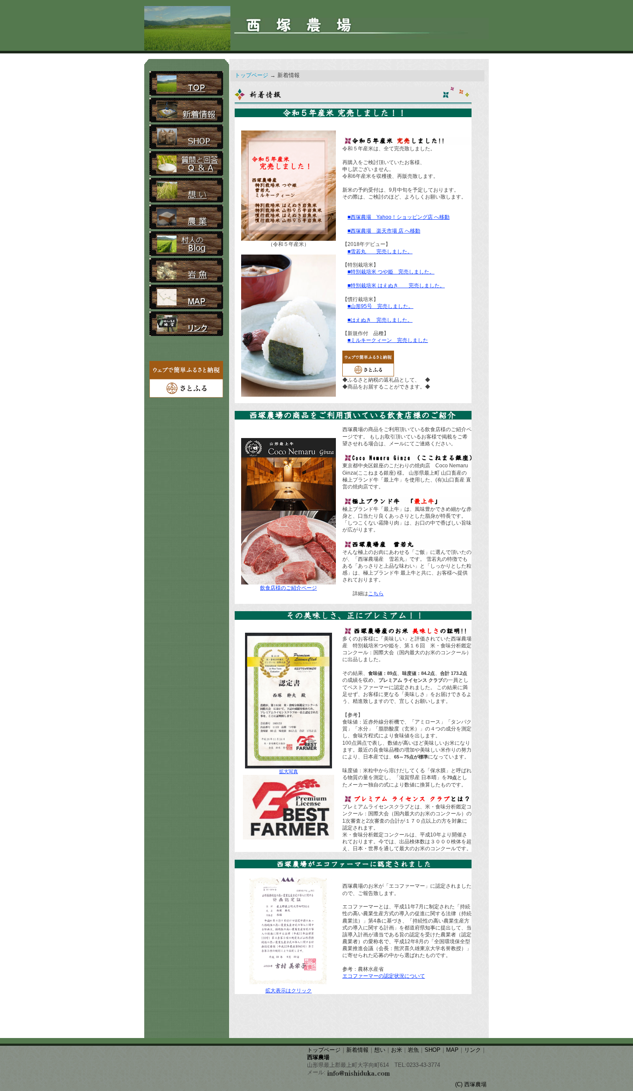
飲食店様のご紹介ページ (288, 588)
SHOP (433, 1050)
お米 (396, 1050)
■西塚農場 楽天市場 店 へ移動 (384, 230)
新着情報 (357, 1050)
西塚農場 (318, 1057)
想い (379, 1050)
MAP (452, 1050)
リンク (472, 1050)
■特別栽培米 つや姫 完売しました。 (391, 271)
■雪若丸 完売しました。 (380, 251)
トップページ (251, 75)
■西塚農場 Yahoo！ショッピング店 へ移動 (399, 217)
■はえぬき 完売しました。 (380, 320)
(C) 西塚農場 (471, 1084)
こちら (376, 593)
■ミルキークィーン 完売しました (388, 340)
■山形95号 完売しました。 (380, 306)
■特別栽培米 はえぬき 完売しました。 (396, 285)
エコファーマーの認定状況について (383, 976)
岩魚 (413, 1050)
